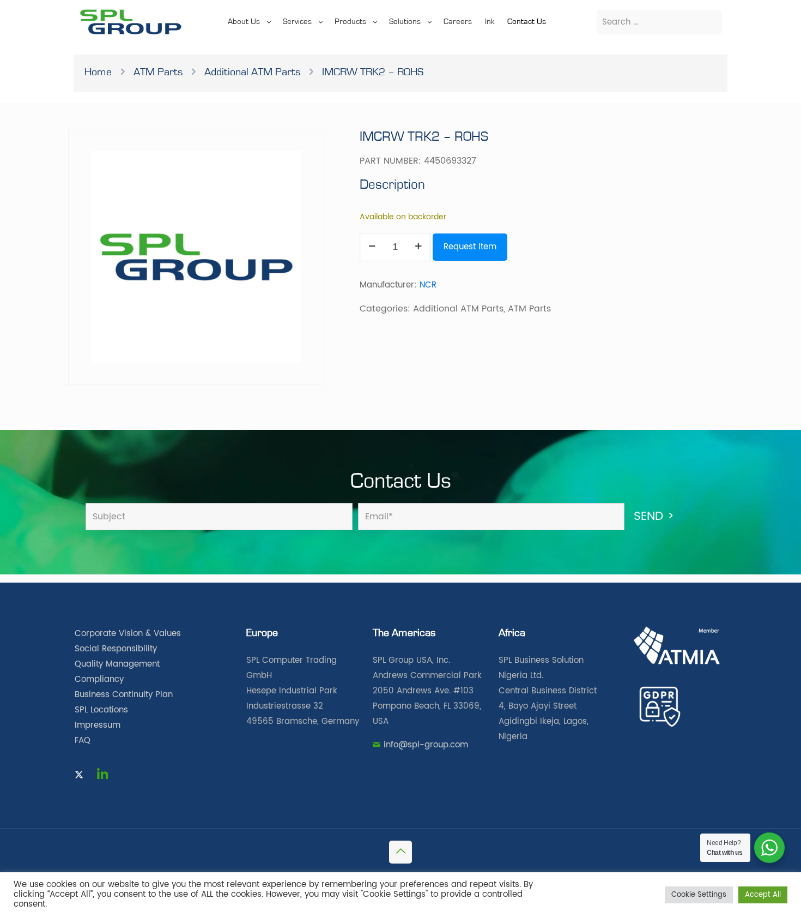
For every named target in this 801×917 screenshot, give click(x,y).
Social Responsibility (116, 649)
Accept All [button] (763, 895)
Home (98, 72)
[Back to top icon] (400, 852)
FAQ (82, 740)
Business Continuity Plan (124, 695)
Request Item (470, 247)
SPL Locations (101, 710)
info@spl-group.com (426, 745)
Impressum (97, 725)
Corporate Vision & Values (128, 633)
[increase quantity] (418, 247)
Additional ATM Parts (252, 72)
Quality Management (117, 664)
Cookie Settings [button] (698, 895)
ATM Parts (158, 72)
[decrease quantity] (371, 247)
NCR (428, 285)
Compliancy (99, 679)
